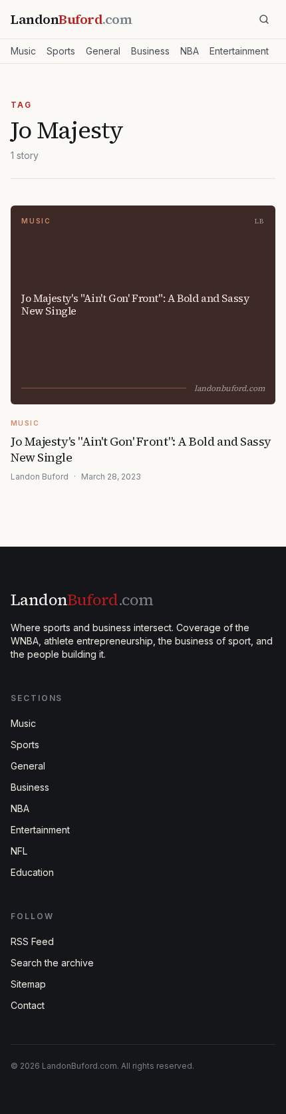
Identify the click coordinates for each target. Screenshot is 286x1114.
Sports (61, 51)
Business (150, 51)
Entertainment (239, 51)
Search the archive (52, 962)
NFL (19, 851)
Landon (82, 600)
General (103, 51)
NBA (189, 51)
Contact (28, 1005)
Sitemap (28, 984)
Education (32, 872)
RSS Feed (32, 941)
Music (23, 51)
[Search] (264, 19)
